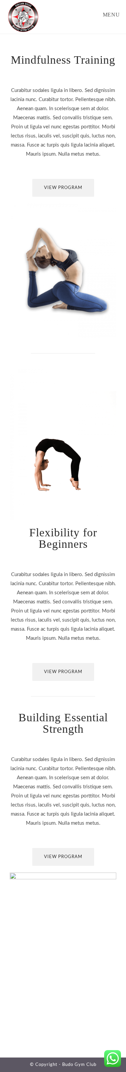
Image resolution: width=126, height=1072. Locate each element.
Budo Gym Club (79, 1065)
